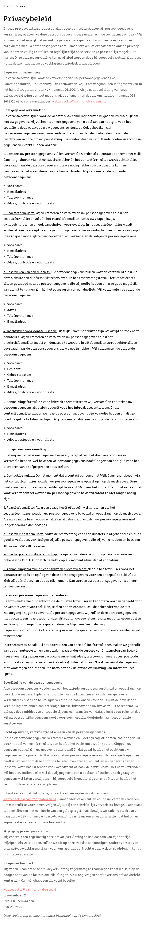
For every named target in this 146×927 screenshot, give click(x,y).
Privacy (20, 6)
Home (6, 6)
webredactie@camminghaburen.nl (78, 101)
